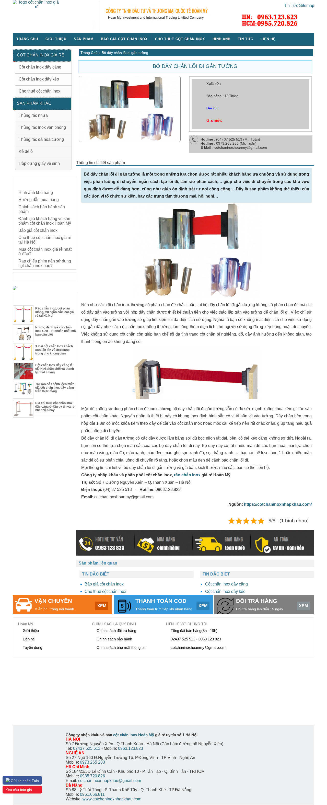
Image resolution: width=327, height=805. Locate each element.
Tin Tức (291, 5)
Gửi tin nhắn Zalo (24, 781)
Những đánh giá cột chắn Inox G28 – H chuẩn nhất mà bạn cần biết (55, 331)
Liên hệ (268, 39)
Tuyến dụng (32, 647)
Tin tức (245, 39)
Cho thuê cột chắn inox (180, 39)
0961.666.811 (92, 794)
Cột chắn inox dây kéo (225, 591)
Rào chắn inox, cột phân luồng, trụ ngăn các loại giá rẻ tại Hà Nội (54, 312)
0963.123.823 (130, 748)
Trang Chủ (89, 53)
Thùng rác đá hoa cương (41, 139)
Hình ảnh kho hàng (35, 192)
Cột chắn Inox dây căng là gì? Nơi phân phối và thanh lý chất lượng (54, 368)
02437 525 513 (86, 748)
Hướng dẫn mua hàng (38, 200)
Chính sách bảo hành (114, 639)
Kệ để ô (26, 151)
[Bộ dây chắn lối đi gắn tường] (130, 141)
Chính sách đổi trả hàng (116, 630)
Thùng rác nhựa (33, 115)
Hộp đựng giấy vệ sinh (39, 163)
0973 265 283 (92, 762)
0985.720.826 (92, 776)
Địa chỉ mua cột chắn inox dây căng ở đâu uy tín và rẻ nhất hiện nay (55, 406)
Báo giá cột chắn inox (124, 39)
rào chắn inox (187, 475)
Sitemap (306, 5)
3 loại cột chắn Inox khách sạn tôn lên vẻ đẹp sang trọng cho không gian (54, 349)
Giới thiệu (55, 39)
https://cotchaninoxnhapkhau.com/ (278, 504)
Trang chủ (27, 39)
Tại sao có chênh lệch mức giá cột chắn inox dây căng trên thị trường (54, 387)
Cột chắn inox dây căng (226, 584)
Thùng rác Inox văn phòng (42, 127)
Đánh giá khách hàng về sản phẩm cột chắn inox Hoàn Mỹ (44, 220)
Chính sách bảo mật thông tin (121, 647)
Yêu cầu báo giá (19, 790)
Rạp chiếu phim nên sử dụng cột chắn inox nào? (44, 263)
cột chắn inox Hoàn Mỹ (133, 735)
